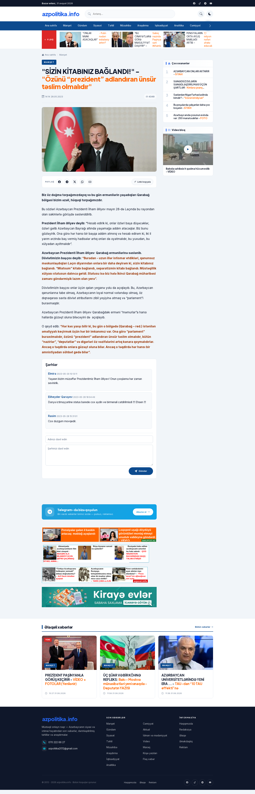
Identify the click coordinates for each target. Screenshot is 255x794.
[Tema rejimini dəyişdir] (209, 13)
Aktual (146, 729)
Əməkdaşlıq (186, 741)
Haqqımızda (186, 723)
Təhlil (111, 25)
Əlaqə (182, 735)
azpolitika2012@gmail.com (63, 748)
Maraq (146, 747)
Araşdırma (143, 25)
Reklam (183, 747)
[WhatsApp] (82, 181)
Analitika (179, 25)
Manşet (67, 25)
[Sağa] (210, 25)
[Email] (90, 181)
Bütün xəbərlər (202, 627)
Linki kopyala (144, 182)
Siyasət (97, 25)
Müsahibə (125, 25)
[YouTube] (210, 3)
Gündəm (82, 25)
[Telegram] (205, 3)
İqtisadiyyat (161, 25)
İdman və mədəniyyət (155, 735)
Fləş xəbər (149, 759)
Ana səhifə (51, 25)
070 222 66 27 (56, 742)
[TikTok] (195, 782)
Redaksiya (185, 729)
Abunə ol (141, 512)
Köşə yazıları (150, 753)
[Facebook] (194, 3)
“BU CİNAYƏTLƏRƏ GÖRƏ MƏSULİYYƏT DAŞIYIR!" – (148, 39)
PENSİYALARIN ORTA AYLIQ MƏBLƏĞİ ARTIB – (199, 39)
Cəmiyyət (195, 25)
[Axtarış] (201, 13)
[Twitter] (199, 3)
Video (146, 741)
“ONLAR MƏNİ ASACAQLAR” (96, 38)
